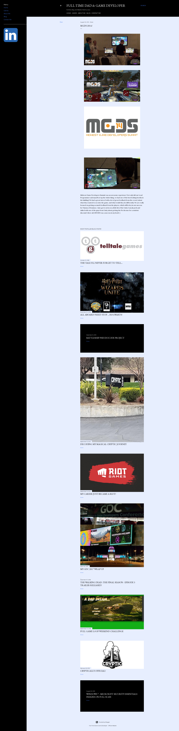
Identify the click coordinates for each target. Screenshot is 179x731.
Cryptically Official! (93, 670)
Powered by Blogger (104, 722)
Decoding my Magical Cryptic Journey (103, 444)
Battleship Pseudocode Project (105, 337)
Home (68, 13)
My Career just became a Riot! (98, 493)
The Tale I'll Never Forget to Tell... (101, 262)
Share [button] (61, 22)
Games (74, 13)
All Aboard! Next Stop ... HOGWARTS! (101, 314)
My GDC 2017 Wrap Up (92, 569)
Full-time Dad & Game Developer (95, 5)
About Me (81, 13)
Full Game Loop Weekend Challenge (101, 631)
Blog (89, 13)
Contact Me (96, 13)
